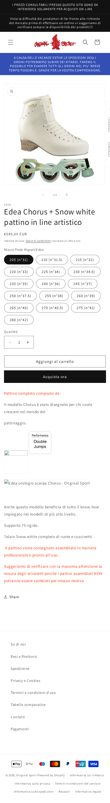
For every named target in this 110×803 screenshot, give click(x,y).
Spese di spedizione (38, 241)
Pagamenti (20, 729)
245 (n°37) (82, 283)
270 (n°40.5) (52, 307)
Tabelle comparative (28, 704)
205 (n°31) (19, 259)
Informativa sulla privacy (32, 783)
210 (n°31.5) (51, 259)
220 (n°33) (19, 271)
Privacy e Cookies (25, 680)
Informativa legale (88, 791)
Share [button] (14, 596)
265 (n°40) (19, 307)
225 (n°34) (51, 271)
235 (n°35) (19, 283)
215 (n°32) (85, 259)
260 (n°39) (86, 295)
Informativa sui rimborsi (87, 775)
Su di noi (18, 644)
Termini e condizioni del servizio (77, 783)
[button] (11, 42)
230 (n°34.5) (84, 271)
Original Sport (26, 775)
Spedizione (20, 668)
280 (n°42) (19, 319)
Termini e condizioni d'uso (33, 692)
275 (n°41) (86, 307)
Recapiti (64, 791)
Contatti (18, 716)
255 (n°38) (54, 295)
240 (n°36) (51, 283)
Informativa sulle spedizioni (34, 791)
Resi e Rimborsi (24, 656)
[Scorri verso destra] (67, 195)
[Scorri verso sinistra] (43, 195)
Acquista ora (55, 376)
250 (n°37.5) (20, 295)
